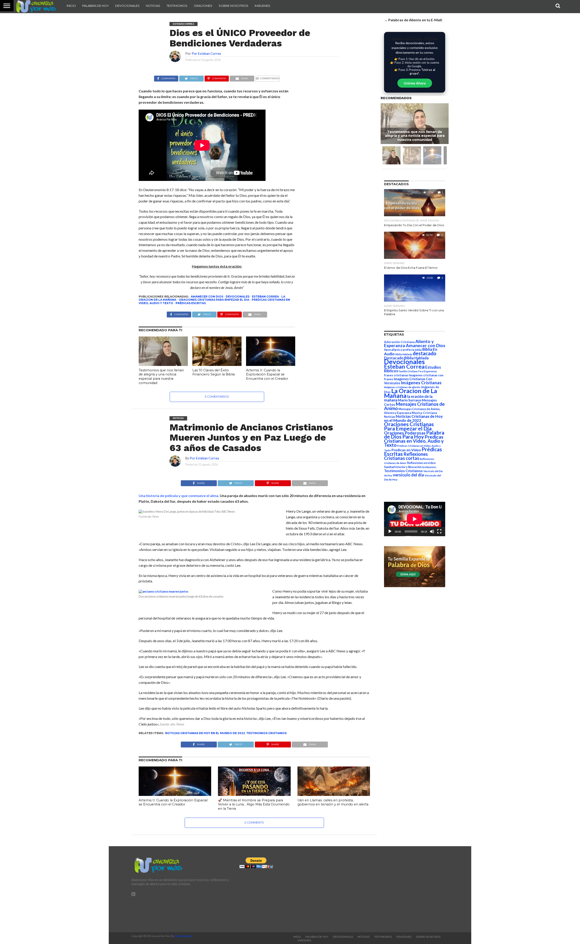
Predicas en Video (406, 450)
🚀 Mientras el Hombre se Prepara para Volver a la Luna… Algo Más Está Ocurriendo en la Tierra (254, 804)
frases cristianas (396, 375)
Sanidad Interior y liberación (402, 467)
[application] (414, 519)
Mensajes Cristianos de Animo (414, 406)
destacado (424, 353)
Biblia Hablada (403, 354)
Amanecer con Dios (207, 296)
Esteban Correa (265, 296)
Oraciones (203, 5)
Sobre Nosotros (233, 5)
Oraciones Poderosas (404, 432)
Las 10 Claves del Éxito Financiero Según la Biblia (213, 372)
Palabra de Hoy (95, 5)
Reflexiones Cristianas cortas (406, 456)
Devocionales (127, 5)
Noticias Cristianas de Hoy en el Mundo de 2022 (205, 733)
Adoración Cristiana (399, 342)
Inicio (71, 5)
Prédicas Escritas (191, 303)
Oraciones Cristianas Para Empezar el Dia (214, 299)
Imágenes (262, 5)
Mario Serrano (409, 400)
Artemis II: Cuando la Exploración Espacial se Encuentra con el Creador (267, 374)
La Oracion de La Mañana (410, 393)
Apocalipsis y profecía (399, 349)
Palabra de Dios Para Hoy (414, 435)
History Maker (183, 935)
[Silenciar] (432, 531)
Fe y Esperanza (427, 371)
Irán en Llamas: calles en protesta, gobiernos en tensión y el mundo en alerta (332, 802)
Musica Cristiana (424, 413)
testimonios (429, 467)
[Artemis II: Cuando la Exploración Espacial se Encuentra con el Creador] (270, 364)
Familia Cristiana (408, 371)
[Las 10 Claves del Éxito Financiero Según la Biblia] (217, 364)
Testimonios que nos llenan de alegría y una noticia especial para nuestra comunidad (161, 376)
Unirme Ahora (415, 83)
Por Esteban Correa (206, 53)
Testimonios (177, 5)
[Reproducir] (390, 531)
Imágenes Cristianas (421, 382)
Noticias (153, 5)
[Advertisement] (398, 889)
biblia (418, 349)
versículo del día (408, 474)
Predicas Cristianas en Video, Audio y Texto (414, 441)
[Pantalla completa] (439, 531)
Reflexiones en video (421, 463)
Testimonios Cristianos (266, 733)
